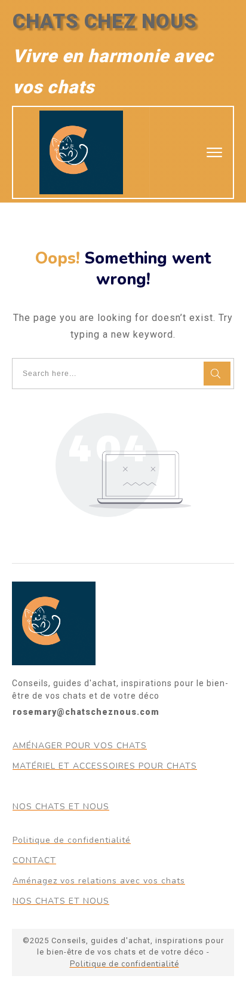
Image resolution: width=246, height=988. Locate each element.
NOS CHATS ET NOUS (61, 806)
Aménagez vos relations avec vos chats (99, 880)
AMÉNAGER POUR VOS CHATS (80, 745)
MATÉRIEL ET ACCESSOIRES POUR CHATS (105, 766)
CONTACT (34, 860)
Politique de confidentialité (72, 840)
